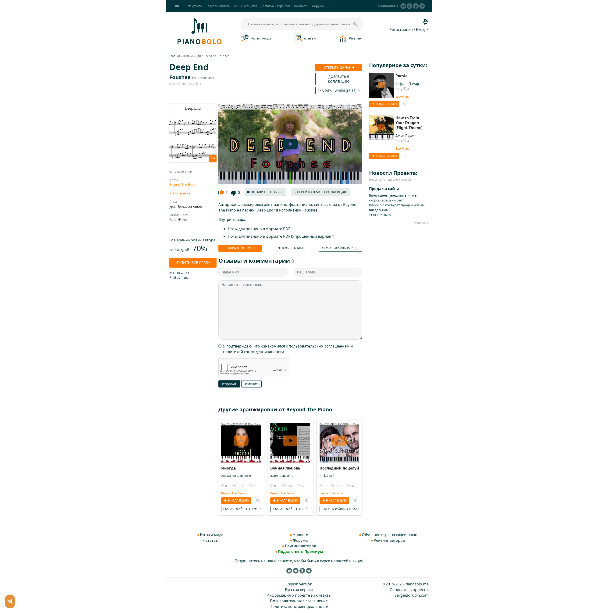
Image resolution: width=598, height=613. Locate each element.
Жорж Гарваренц (281, 476)
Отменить (251, 384)
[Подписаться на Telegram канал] (422, 6)
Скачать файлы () (337, 90)
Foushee (180, 76)
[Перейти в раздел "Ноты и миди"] (245, 38)
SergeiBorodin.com (412, 595)
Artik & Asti (327, 476)
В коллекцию (292, 248)
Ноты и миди (192, 56)
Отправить (229, 384)
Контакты (301, 6)
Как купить (194, 6)
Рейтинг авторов (300, 545)
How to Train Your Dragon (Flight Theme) (408, 122)
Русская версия (299, 589)
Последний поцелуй (339, 468)
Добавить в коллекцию (339, 79)
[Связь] (10, 601)
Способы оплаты (218, 6)
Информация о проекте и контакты (299, 595)
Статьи (310, 38)
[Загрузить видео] (241, 438)
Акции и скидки (245, 6)
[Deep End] (192, 132)
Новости (300, 534)
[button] (178, 6)
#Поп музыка (179, 193)
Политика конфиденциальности (299, 606)
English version (298, 584)
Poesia (401, 75)
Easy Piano (402, 97)
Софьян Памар (407, 83)
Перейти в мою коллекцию (322, 192)
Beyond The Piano (182, 184)
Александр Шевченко (236, 476)
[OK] (409, 6)
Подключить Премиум (300, 551)
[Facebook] (416, 6)
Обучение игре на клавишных (389, 534)
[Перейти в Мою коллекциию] (257, 500)
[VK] (403, 6)
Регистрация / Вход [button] (407, 29)
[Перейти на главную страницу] (199, 30)
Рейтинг (356, 38)
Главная (175, 56)
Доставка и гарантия (275, 6)
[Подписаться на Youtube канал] (289, 570)
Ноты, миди (261, 38)
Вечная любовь (285, 468)
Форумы (318, 6)
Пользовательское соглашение (299, 600)
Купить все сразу (193, 262)
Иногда (228, 468)
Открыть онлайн (339, 67)
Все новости (420, 223)
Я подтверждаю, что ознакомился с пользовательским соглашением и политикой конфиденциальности (288, 349)
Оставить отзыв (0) (266, 192)
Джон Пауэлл (405, 135)
